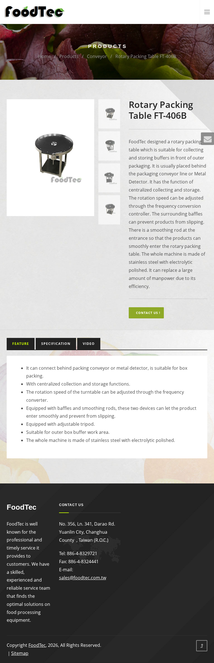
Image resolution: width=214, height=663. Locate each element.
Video (89, 343)
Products (69, 56)
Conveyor (97, 56)
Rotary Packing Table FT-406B (145, 56)
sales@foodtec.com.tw (82, 578)
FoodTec (37, 645)
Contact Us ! (148, 313)
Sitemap (19, 653)
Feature (20, 343)
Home (44, 56)
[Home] (34, 11)
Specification (55, 343)
